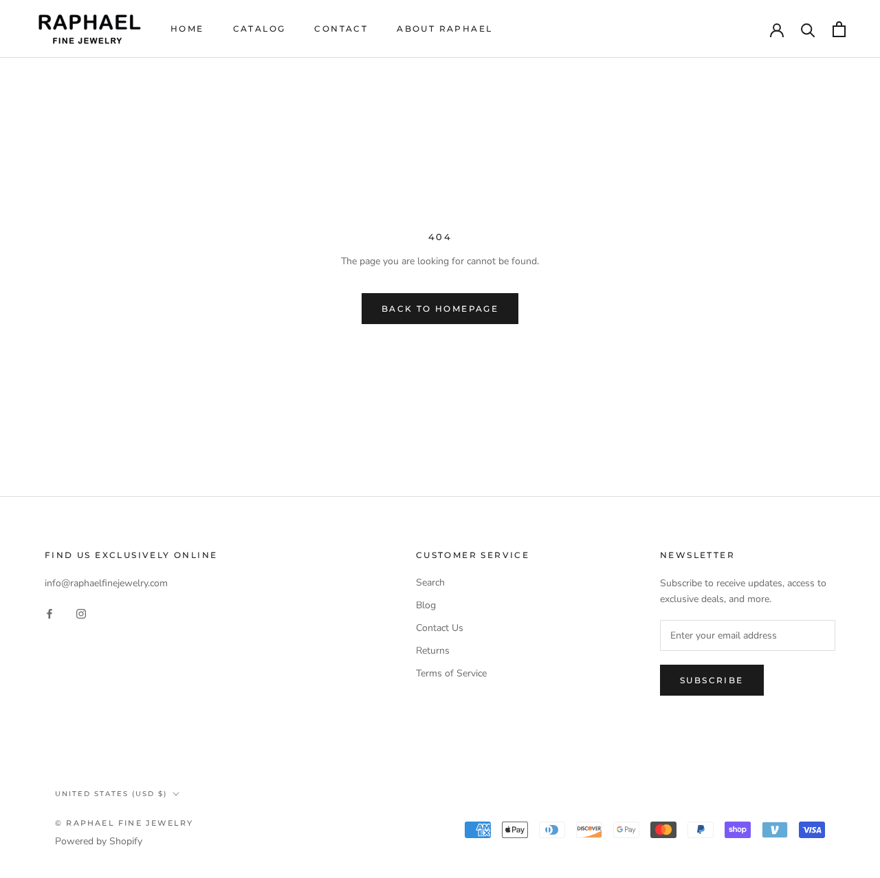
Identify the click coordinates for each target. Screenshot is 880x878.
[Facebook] (49, 613)
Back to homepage (440, 308)
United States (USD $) (111, 793)
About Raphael (444, 28)
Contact (341, 28)
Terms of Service (451, 673)
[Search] (808, 29)
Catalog (259, 28)
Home (187, 28)
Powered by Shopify (98, 841)
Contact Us (439, 627)
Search (430, 582)
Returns (433, 650)
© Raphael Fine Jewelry (124, 823)
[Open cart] (839, 29)
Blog (426, 605)
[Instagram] (81, 613)
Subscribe (712, 680)
